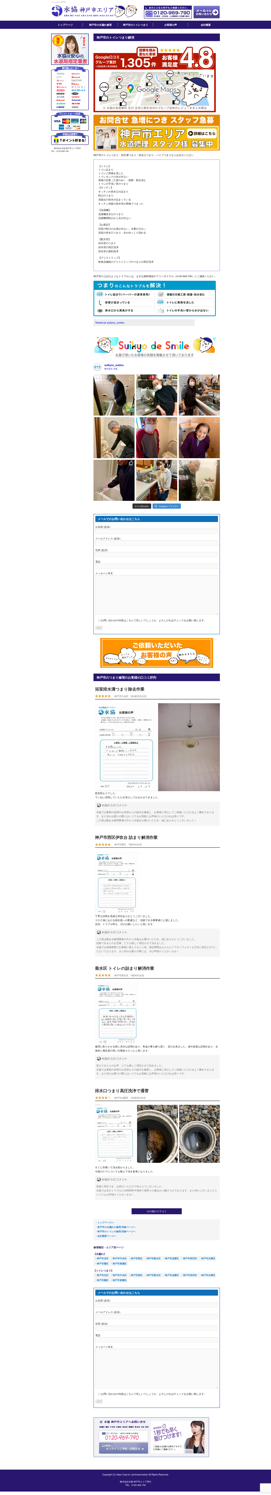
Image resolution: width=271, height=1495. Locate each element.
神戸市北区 (103, 1258)
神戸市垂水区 (154, 1258)
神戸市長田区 (190, 1258)
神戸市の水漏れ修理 (100, 24)
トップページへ (105, 1222)
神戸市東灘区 (120, 1263)
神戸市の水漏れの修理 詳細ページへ (116, 1227)
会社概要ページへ (106, 1236)
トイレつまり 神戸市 (58, 2)
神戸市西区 (137, 1258)
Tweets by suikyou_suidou (109, 322)
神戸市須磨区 (172, 1258)
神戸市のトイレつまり (135, 24)
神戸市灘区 (103, 1263)
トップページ (65, 24)
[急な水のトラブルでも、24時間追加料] (156, 395)
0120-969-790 (139, 1485)
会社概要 (206, 24)
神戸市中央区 (120, 1258)
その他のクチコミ (157, 1211)
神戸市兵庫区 (208, 1258)
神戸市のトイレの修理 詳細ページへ (116, 1231)
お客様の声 (170, 24)
